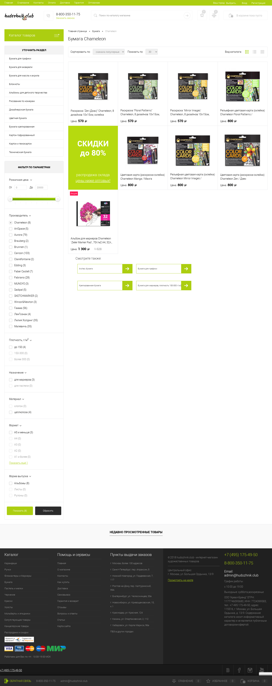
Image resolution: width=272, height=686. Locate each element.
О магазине (23, 2)
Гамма (20, 308)
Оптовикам (94, 2)
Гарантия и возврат (68, 601)
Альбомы (21, 483)
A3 (17, 444)
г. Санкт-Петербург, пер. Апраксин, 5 (129, 569)
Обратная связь (20, 681)
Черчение (9, 594)
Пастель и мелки (13, 588)
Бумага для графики (20, 58)
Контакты (38, 2)
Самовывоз (63, 594)
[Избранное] (202, 15)
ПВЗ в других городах (121, 631)
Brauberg (21, 240)
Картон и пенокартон (20, 143)
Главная (8, 2)
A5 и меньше (23, 432)
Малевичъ (23, 326)
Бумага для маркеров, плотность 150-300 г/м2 (160, 285)
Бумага (8, 582)
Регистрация (258, 3)
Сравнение (188, 681)
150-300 (21, 353)
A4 (17, 438)
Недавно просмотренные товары (136, 532)
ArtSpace (21, 228)
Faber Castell (23, 271)
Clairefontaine (24, 259)
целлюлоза (22, 412)
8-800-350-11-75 (46, 681)
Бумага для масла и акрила (24, 75)
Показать (20, 510)
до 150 (20, 347)
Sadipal (20, 289)
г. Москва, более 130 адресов (126, 563)
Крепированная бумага (90, 285)
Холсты (8, 607)
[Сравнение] (214, 15)
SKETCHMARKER (26, 295)
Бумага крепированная (21, 126)
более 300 (22, 359)
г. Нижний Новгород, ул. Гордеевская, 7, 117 (131, 577)
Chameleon (22, 222)
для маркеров (24, 379)
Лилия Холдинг (26, 320)
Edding (20, 265)
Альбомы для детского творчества (28, 92)
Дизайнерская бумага (21, 109)
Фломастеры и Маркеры (17, 575)
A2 (17, 450)
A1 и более (22, 456)
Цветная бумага (18, 118)
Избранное (222, 681)
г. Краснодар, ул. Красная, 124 (126, 612)
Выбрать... (231, 3)
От (10, 187)
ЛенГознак (22, 314)
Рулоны (20, 495)
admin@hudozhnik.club (241, 575)
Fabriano (22, 277)
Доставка (65, 2)
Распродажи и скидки (16, 632)
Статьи (61, 619)
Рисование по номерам (22, 101)
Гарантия (79, 2)
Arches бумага (86, 269)
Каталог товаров (22, 35)
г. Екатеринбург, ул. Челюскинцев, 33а (131, 596)
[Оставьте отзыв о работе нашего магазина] (83, 640)
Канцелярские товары (16, 626)
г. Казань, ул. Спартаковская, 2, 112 (129, 619)
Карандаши (10, 563)
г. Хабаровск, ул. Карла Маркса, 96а (129, 625)
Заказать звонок (65, 18)
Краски (8, 601)
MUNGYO (21, 283)
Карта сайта (63, 626)
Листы (20, 489)
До (31, 187)
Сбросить (48, 510)
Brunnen (21, 247)
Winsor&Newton (25, 301)
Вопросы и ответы (67, 613)
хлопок (20, 406)
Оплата (52, 2)
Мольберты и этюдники (17, 613)
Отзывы (61, 607)
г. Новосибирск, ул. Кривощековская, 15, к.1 (132, 604)
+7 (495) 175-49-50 (11, 670)
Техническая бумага (20, 152)
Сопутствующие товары (17, 619)
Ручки (7, 569)
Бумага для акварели (20, 67)
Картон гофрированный (22, 135)
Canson (22, 253)
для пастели (23, 385)
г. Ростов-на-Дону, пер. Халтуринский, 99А (130, 588)
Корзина (256, 681)
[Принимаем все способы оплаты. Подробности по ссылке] (83, 649)
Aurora (20, 234)
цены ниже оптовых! (93, 180)
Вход (244, 3)
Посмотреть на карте (180, 580)
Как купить (63, 582)
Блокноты (14, 84)
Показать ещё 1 (18, 462)
